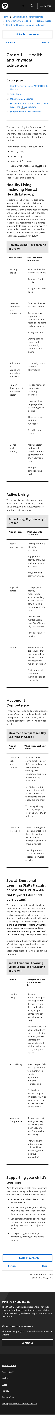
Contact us (27, 1342)
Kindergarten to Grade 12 (18, 20)
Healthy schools (43, 20)
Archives (6, 1378)
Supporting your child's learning (25, 111)
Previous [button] (12, 42)
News (4, 1384)
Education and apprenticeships (28, 16)
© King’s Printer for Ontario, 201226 (19, 1403)
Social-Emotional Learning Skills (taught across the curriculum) (29, 105)
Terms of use (8, 1397)
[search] (31, 6)
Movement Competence (21, 98)
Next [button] (44, 42)
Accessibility (8, 1372)
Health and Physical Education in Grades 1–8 (27, 25)
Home (5, 16)
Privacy (5, 1390)
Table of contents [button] (34, 35)
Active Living (16, 94)
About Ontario (9, 1365)
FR (23, 5)
